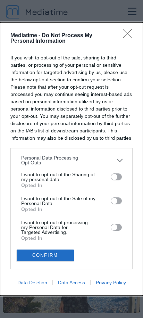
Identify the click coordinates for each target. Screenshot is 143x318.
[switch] (116, 176)
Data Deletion (32, 282)
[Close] (129, 35)
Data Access (71, 282)
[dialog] (71, 159)
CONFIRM (45, 255)
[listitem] (71, 160)
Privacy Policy (111, 282)
